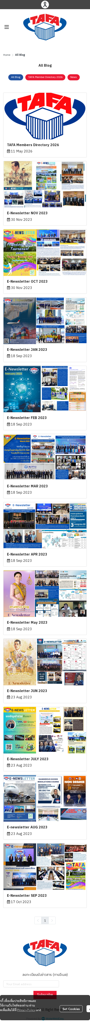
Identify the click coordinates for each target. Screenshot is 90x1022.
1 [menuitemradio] (45, 920)
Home (6, 55)
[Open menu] (6, 27)
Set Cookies (71, 1009)
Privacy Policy (26, 1010)
